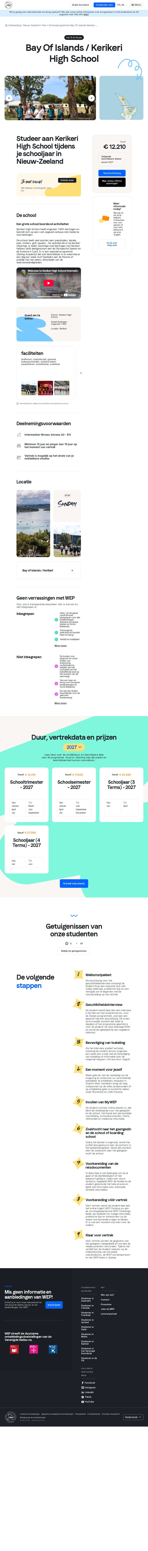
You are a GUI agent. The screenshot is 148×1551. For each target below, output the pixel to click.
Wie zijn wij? (107, 1295)
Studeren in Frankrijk (87, 1313)
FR (119, 5)
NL (123, 5)
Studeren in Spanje (87, 1342)
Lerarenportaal (109, 1314)
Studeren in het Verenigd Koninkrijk (88, 1351)
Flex (44, 25)
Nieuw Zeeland (31, 25)
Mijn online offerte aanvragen (112, 182)
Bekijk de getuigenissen (74, 951)
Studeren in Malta (87, 1335)
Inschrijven (54, 1304)
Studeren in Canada (87, 1306)
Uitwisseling (14, 25)
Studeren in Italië (87, 1328)
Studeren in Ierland (87, 1321)
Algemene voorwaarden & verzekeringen (57, 1414)
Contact (105, 1299)
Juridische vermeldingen (30, 1414)
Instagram (90, 1387)
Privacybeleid (80, 1414)
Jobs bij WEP (107, 1309)
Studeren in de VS (89, 1359)
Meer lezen (61, 646)
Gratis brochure (80, 5)
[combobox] (74, 747)
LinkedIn (89, 1392)
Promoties (106, 1304)
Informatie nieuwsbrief (111, 1414)
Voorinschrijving (112, 173)
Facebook (90, 1382)
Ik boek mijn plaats (74, 883)
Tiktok (88, 1397)
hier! (86, 14)
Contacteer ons (104, 5)
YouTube (89, 1401)
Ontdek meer (67, 180)
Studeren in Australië (87, 1299)
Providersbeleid (93, 1414)
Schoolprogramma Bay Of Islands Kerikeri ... (73, 25)
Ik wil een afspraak (112, 244)
